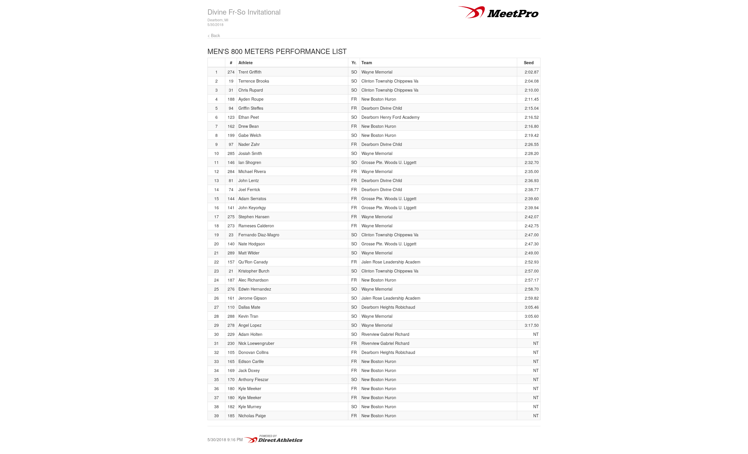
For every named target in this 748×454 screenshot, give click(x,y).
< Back (213, 35)
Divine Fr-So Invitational (243, 11)
